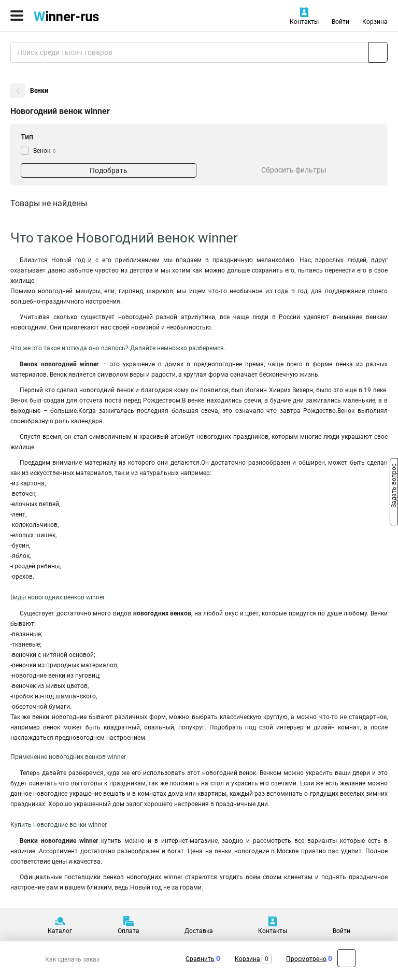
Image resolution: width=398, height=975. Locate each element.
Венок (44, 150)
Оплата (128, 931)
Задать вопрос (393, 487)
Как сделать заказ (72, 959)
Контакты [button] (304, 21)
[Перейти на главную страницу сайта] (78, 15)
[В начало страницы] (346, 958)
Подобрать (108, 170)
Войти (340, 21)
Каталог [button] (60, 931)
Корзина (375, 21)
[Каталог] (16, 15)
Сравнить (200, 959)
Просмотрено (306, 959)
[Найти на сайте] (378, 52)
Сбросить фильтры (293, 170)
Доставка (198, 931)
